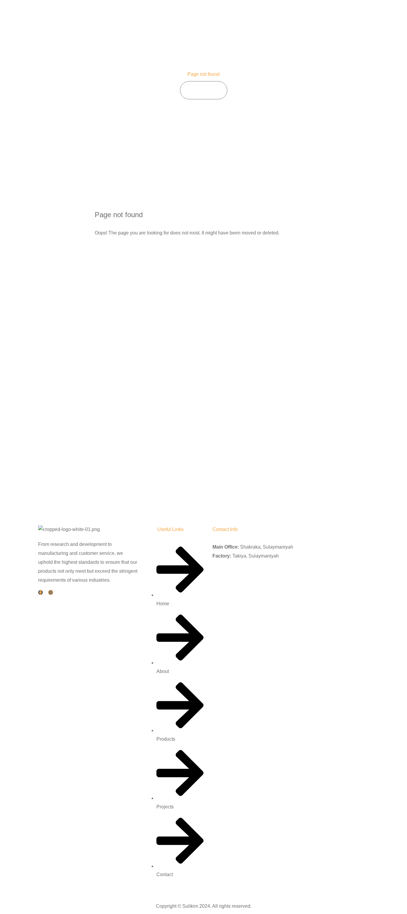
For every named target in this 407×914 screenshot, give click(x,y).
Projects (321, 14)
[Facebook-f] (40, 592)
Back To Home (121, 252)
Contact (349, 14)
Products (291, 14)
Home (238, 14)
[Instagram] (50, 592)
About (263, 14)
